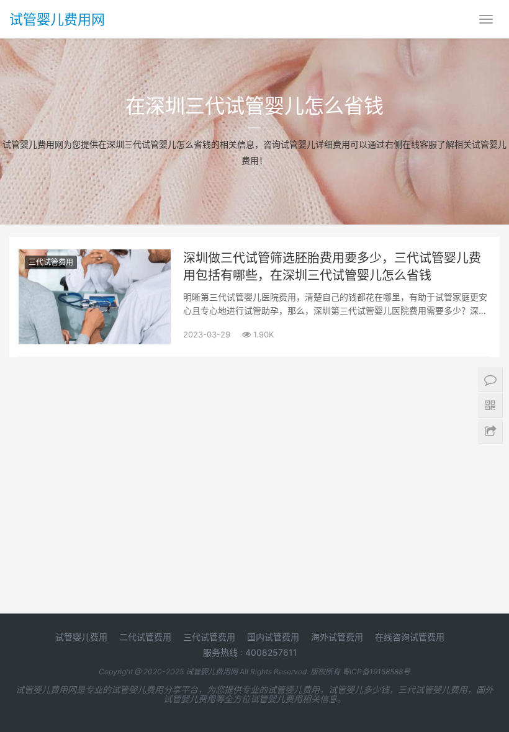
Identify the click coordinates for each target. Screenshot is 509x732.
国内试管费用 (273, 637)
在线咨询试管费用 (409, 637)
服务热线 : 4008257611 (250, 652)
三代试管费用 (51, 262)
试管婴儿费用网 (57, 19)
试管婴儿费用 (81, 637)
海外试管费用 (337, 637)
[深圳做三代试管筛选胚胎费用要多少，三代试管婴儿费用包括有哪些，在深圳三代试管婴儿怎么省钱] (95, 257)
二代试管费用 (145, 637)
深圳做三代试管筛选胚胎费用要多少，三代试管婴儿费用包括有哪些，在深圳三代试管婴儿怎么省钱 (332, 267)
